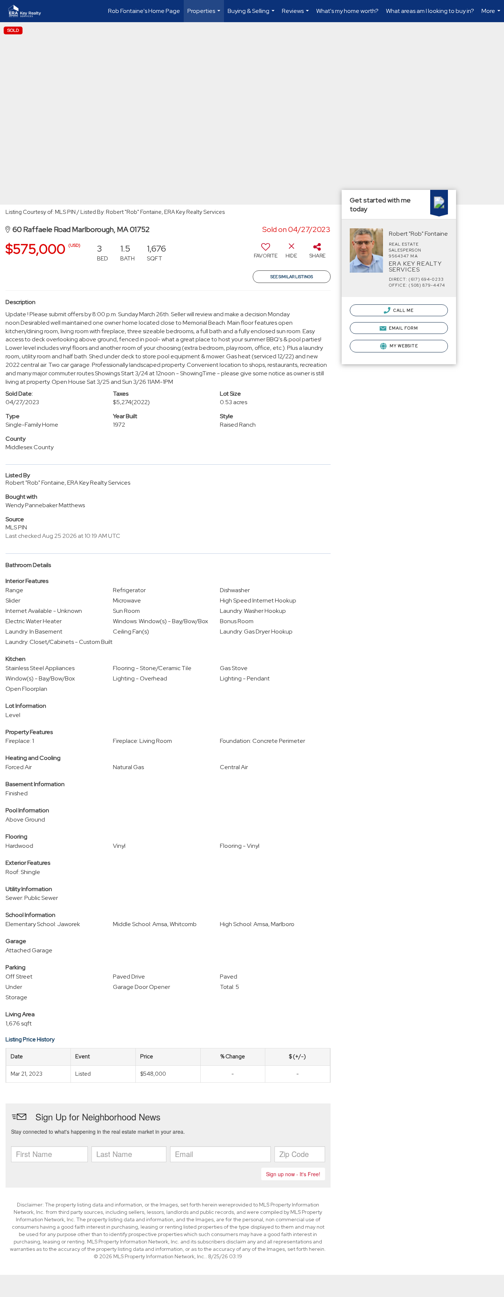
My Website (403, 345)
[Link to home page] (28, 11)
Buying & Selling (252, 14)
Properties (204, 14)
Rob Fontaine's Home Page (144, 11)
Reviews (296, 14)
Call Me (403, 310)
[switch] (266, 253)
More (491, 14)
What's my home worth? (347, 11)
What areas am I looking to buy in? (430, 11)
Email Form (403, 328)
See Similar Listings (291, 276)
